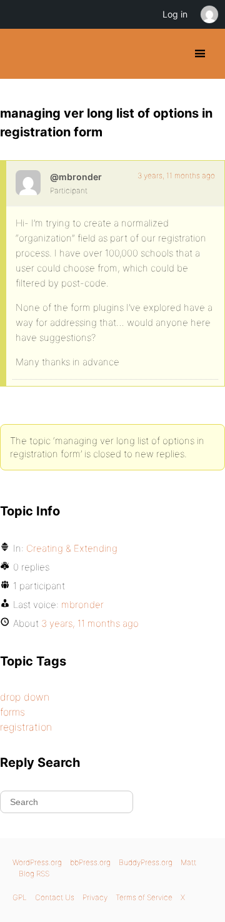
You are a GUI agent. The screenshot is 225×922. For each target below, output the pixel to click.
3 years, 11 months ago (176, 175)
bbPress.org (90, 862)
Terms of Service (144, 897)
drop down (24, 697)
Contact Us (54, 897)
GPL (19, 897)
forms (12, 712)
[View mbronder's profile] (28, 182)
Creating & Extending (72, 548)
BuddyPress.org (20, 54)
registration (26, 727)
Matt (188, 862)
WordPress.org (37, 862)
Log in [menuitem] (175, 14)
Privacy (95, 897)
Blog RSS (34, 873)
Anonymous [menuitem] (208, 14)
